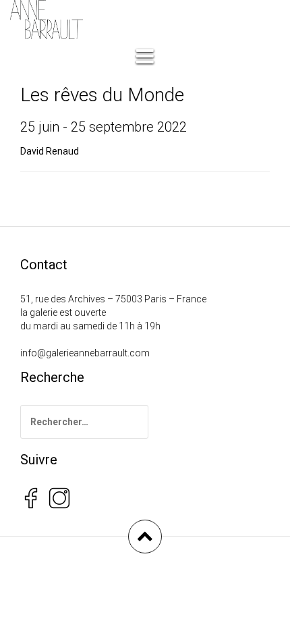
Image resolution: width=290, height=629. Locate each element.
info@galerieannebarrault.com (85, 353)
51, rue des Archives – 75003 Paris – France (113, 299)
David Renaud (49, 151)
